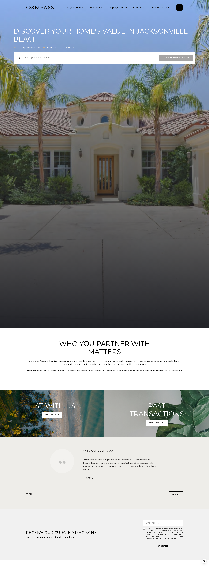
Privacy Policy (172, 535)
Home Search (139, 7)
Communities (96, 7)
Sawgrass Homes (74, 7)
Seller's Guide (52, 415)
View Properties (157, 423)
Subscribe (163, 543)
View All (176, 491)
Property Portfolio (118, 7)
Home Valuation (161, 7)
